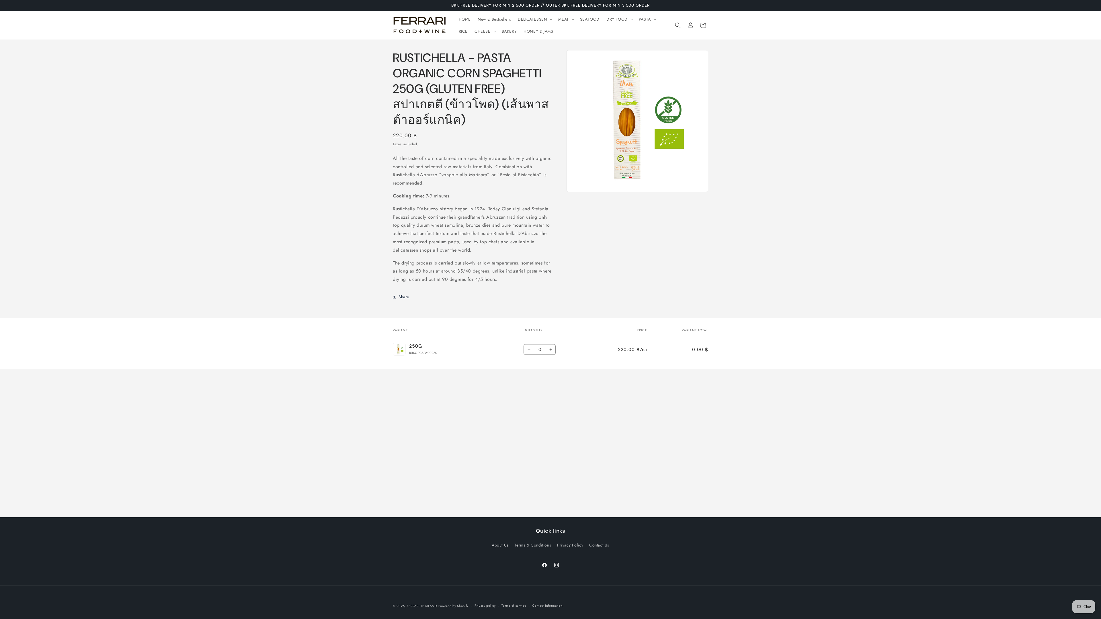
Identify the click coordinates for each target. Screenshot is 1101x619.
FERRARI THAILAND (422, 606)
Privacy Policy (570, 545)
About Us (500, 545)
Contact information (547, 605)
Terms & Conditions (532, 545)
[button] (534, 19)
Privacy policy (485, 605)
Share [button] (404, 297)
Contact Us (599, 545)
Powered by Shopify (453, 606)
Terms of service (513, 605)
